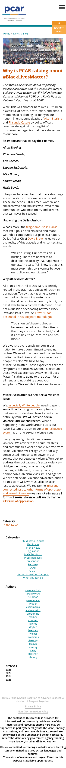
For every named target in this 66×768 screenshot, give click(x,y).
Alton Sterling (53, 119)
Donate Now (59, 27)
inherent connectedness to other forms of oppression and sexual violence (32, 489)
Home (6, 33)
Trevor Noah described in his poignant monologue (27, 315)
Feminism (33, 544)
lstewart (33, 630)
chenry (33, 657)
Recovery (33, 564)
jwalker (33, 633)
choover (33, 620)
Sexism (33, 571)
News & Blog (20, 33)
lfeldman (33, 597)
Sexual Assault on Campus (33, 574)
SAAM (33, 567)
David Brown (36, 239)
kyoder (33, 603)
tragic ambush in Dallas (41, 227)
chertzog (33, 640)
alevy (33, 650)
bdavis (33, 643)
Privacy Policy (33, 706)
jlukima (33, 623)
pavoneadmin (33, 590)
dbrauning (33, 613)
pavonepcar (33, 600)
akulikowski (33, 593)
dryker (33, 627)
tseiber (33, 617)
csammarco (33, 607)
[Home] (14, 23)
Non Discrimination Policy (33, 711)
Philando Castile (19, 122)
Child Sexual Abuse (33, 541)
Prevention (33, 561)
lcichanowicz (33, 610)
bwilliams (33, 637)
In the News (10, 525)
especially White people (24, 405)
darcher (33, 653)
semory (33, 647)
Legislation (33, 551)
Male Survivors (33, 554)
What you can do (33, 577)
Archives (11, 666)
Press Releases (33, 557)
